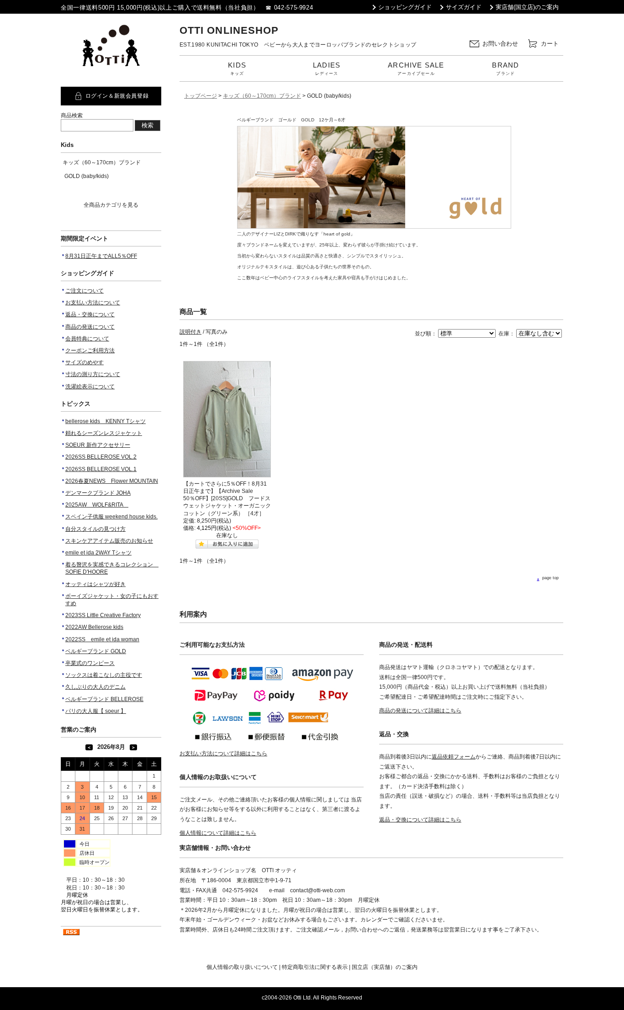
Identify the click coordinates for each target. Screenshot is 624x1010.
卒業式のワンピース (90, 663)
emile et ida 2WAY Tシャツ (98, 552)
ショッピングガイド (405, 7)
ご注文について (84, 291)
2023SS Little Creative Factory (103, 615)
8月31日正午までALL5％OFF (101, 256)
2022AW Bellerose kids (94, 627)
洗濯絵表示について (90, 386)
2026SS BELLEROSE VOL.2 (101, 457)
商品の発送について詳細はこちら (420, 710)
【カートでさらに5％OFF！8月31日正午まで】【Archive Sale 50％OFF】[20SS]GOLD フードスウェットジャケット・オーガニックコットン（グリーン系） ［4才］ (227, 499)
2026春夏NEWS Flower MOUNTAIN (111, 481)
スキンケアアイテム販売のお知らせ (109, 541)
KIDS (237, 68)
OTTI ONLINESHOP (229, 30)
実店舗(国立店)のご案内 (527, 7)
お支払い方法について (92, 302)
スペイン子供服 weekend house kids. (111, 516)
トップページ (200, 96)
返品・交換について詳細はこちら (420, 819)
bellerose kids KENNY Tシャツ (105, 421)
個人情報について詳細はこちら (218, 833)
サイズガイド (463, 7)
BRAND (505, 68)
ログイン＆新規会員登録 (117, 96)
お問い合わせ (500, 43)
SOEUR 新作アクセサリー (97, 445)
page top (550, 578)
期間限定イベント (84, 238)
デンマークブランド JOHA (98, 493)
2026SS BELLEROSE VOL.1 (101, 469)
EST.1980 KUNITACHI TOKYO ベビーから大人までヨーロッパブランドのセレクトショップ (298, 45)
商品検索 (72, 115)
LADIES (326, 68)
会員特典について (87, 338)
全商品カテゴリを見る (111, 205)
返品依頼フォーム (454, 757)
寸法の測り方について (92, 374)
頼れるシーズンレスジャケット (103, 433)
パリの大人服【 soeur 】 (95, 711)
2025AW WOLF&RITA (96, 505)
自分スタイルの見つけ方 (95, 529)
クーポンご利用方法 (90, 350)
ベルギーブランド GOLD (95, 651)
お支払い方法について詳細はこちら (223, 753)
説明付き (190, 332)
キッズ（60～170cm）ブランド (102, 162)
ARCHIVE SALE (416, 68)
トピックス (75, 403)
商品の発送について (90, 327)
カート (550, 43)
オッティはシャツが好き (95, 584)
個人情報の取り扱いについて (242, 967)
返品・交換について (90, 314)
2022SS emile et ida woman (102, 639)
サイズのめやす (84, 362)
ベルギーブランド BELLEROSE (104, 699)
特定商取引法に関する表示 (315, 967)
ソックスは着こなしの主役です (103, 675)
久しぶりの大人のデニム (95, 687)
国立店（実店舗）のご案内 (385, 967)
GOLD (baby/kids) (86, 176)
